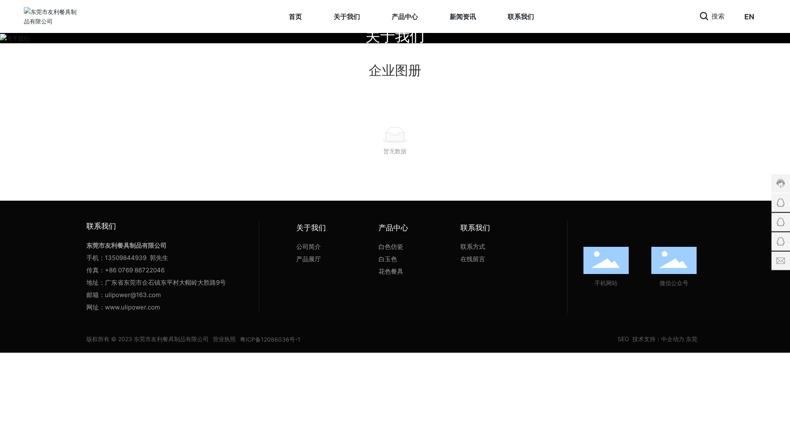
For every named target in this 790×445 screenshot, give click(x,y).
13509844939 (125, 258)
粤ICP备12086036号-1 (270, 339)
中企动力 (672, 338)
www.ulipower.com (132, 307)
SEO (622, 338)
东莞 (691, 338)
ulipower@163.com (133, 295)
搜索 (717, 16)
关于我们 (395, 36)
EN (749, 16)
